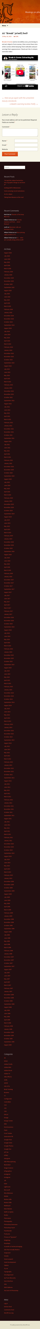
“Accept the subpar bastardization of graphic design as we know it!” (14, 182)
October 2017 (8, 586)
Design (6, 1118)
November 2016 (9, 620)
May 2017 (7, 602)
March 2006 (7, 1023)
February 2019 (8, 536)
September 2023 (9, 363)
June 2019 (7, 523)
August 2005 (8, 1045)
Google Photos (8, 1146)
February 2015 (8, 686)
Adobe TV (7, 1073)
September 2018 (9, 551)
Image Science (8, 1168)
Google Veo (7, 1149)
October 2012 (8, 774)
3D (5, 1058)
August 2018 (8, 554)
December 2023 (9, 353)
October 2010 (8, 850)
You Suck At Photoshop (11, 1290)
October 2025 (8, 284)
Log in (6, 1303)
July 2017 (7, 595)
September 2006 (9, 1004)
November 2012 (9, 771)
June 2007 (7, 976)
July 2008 (7, 935)
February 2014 (8, 724)
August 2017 (8, 592)
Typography (7, 1272)
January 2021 (8, 463)
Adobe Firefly (8, 1064)
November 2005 (9, 1035)
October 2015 (8, 661)
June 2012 (7, 787)
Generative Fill (8, 1136)
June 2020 (7, 485)
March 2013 (7, 759)
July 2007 (7, 973)
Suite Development (10, 1262)
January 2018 (8, 576)
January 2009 (8, 916)
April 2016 (7, 642)
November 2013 (9, 734)
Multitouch (7, 1206)
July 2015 (7, 671)
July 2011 (7, 822)
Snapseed (7, 1253)
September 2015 (9, 664)
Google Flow (8, 1140)
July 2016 (7, 633)
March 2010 (7, 872)
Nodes (6, 1215)
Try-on (6, 1268)
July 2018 (7, 558)
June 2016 (7, 636)
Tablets (6, 1265)
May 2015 (7, 677)
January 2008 (8, 954)
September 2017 (9, 589)
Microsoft (7, 1190)
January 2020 (8, 501)
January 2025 (8, 312)
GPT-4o (6, 1152)
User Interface (8, 1281)
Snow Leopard (8, 1259)
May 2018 (7, 564)
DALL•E (6, 1114)
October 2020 (8, 473)
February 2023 (8, 385)
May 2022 (7, 413)
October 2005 (8, 1039)
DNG (5, 1124)
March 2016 (7, 646)
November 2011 (9, 809)
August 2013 (8, 743)
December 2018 (9, 542)
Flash (5, 1130)
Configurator (8, 1099)
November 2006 (9, 998)
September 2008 (9, 928)
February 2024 (8, 347)
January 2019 (8, 539)
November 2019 (9, 507)
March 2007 (7, 985)
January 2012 (8, 803)
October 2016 (8, 624)
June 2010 (7, 862)
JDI (5, 1180)
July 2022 (7, 407)
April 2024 (7, 341)
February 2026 (8, 272)
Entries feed (8, 1307)
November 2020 (9, 470)
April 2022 (7, 416)
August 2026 (8, 253)
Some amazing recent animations (14, 191)
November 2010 (9, 847)
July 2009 (7, 897)
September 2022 (9, 400)
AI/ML (16, 36)
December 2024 (9, 316)
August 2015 (8, 668)
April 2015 (7, 680)
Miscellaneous (8, 1193)
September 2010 (9, 853)
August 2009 (8, 894)
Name (4, 141)
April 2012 (7, 793)
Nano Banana (8, 1209)
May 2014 (7, 715)
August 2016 (8, 630)
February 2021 (8, 460)
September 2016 (9, 627)
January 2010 (8, 878)
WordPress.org (8, 1313)
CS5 (5, 1108)
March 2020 (7, 495)
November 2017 (9, 583)
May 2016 (7, 639)
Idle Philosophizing (10, 1162)
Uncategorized (8, 1275)
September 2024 (9, 325)
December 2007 (9, 957)
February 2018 (8, 573)
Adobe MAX (7, 1067)
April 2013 (7, 756)
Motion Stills (8, 1199)
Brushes (6, 1092)
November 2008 (9, 922)
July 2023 (7, 369)
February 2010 (8, 875)
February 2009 (8, 913)
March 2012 (7, 796)
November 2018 (9, 545)
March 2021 (7, 457)
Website (5, 149)
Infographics (8, 1171)
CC (5, 1095)
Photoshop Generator (11, 1224)
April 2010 (7, 869)
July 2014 (7, 708)
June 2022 (7, 410)
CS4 (5, 1105)
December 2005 (9, 1032)
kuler (5, 1184)
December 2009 (9, 881)
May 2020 (7, 488)
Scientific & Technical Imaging (13, 1246)
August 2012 (8, 781)
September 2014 (9, 702)
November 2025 (9, 281)
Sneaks (6, 1256)
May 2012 (7, 790)
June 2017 (7, 598)
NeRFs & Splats (8, 1212)
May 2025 (7, 300)
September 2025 (9, 287)
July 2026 (7, 256)
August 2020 (8, 479)
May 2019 (7, 526)
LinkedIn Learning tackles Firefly (24, 104)
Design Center (8, 1121)
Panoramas (7, 1218)
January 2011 (8, 840)
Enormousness (8, 1127)
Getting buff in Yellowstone (12, 188)
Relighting (7, 1240)
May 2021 (7, 451)
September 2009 (9, 891)
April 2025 (7, 303)
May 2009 (7, 903)
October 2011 (8, 812)
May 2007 (7, 979)
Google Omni (8, 1143)
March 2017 (7, 608)
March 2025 (7, 306)
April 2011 (7, 831)
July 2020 (7, 482)
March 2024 (7, 344)
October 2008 (8, 925)
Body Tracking (8, 1089)
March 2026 (7, 268)
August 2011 (8, 818)
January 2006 (8, 1029)
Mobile (6, 1196)
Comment (6, 127)
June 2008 (7, 938)
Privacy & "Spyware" (10, 1237)
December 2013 (9, 730)
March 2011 (7, 834)
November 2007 (9, 960)
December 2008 (9, 919)
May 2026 (7, 262)
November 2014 (9, 696)
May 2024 (7, 338)
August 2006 (8, 1007)
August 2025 (8, 290)
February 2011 (8, 837)
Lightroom (7, 1187)
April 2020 (7, 492)
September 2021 (9, 438)
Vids (5, 1284)
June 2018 (7, 561)
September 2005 (9, 1042)
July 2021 (7, 444)
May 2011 (7, 828)
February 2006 (8, 1026)
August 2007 (8, 969)
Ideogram (7, 1158)
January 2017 (8, 614)
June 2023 (7, 372)
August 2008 (8, 932)
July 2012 (7, 784)
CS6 (5, 1111)
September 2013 (9, 740)
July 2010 (7, 859)
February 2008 (8, 951)
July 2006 (7, 1010)
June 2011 (7, 825)
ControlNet (7, 1102)
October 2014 (8, 699)
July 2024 (7, 331)
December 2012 (9, 768)
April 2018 (7, 567)
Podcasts (7, 1234)
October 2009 (8, 888)
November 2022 (9, 394)
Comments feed (9, 1310)
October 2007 (8, 963)
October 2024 (8, 322)
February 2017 (8, 611)
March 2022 (7, 419)
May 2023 (7, 375)
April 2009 (7, 906)
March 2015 (7, 683)
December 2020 (9, 466)
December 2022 (9, 391)
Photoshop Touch (9, 1228)
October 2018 (8, 548)
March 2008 (7, 947)
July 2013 (7, 746)
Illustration (7, 1165)
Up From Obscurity (10, 1278)
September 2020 (9, 476)
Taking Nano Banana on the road (13, 197)
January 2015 (8, 690)
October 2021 (8, 435)
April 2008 (7, 944)
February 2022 (8, 422)
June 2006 (7, 1013)
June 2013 (7, 749)
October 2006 (8, 1001)
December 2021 (9, 429)
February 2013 (8, 762)
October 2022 (8, 397)
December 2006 (9, 995)
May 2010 (7, 866)
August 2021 (8, 441)
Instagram (7, 1174)
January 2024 (8, 350)
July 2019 (7, 520)
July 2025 (7, 294)
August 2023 (8, 366)
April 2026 (7, 265)
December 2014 (9, 693)
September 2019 (9, 514)
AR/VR (6, 1083)
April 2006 (7, 1020)
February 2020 (8, 498)
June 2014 (7, 712)
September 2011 (9, 815)
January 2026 (8, 275)
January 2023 (8, 388)
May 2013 (7, 752)
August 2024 (8, 328)
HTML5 (6, 1155)
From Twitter (8, 1133)
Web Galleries (8, 1287)
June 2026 (7, 259)
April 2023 (7, 378)
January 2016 (8, 652)
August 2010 (8, 856)
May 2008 (7, 941)
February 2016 (8, 649)
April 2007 (7, 982)
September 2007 (9, 966)
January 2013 (8, 765)
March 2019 (7, 532)
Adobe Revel (8, 1070)
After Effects (8, 1077)
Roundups (7, 1243)
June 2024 (7, 334)
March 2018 (7, 570)
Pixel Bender (8, 1231)
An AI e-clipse (8, 194)
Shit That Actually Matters (12, 1250)
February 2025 (8, 309)
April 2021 (7, 454)
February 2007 (8, 988)
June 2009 (7, 900)
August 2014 (8, 705)
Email (4, 145)
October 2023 (8, 360)
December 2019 (9, 504)
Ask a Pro (7, 1086)
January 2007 (8, 991)
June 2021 (7, 448)
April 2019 (7, 529)
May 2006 (7, 1017)
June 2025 (7, 297)
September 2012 (9, 778)
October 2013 (8, 737)
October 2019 (8, 510)
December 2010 (9, 844)
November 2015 (9, 658)
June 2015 (7, 674)
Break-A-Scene (7, 42)
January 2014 (8, 727)
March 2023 (7, 382)
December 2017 (9, 580)
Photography (8, 1221)
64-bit (6, 1061)
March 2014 (7, 721)
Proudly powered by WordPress (20, 1325)
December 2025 (9, 278)
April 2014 (7, 718)
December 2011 (9, 806)
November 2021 (9, 432)
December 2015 (9, 655)
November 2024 (9, 319)
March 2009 (7, 910)
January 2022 (8, 426)
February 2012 (8, 800)
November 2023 (9, 356)
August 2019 (8, 517)
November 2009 (9, 884)
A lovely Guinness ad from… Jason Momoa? (13, 222)
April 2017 (7, 605)
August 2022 (8, 404)
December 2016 (9, 617)
